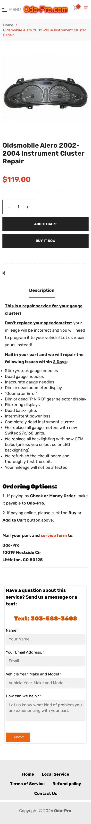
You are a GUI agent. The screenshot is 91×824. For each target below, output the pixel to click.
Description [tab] (42, 290)
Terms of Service (27, 783)
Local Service (55, 774)
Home (8, 25)
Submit (18, 737)
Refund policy (66, 783)
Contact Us (45, 793)
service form (54, 535)
